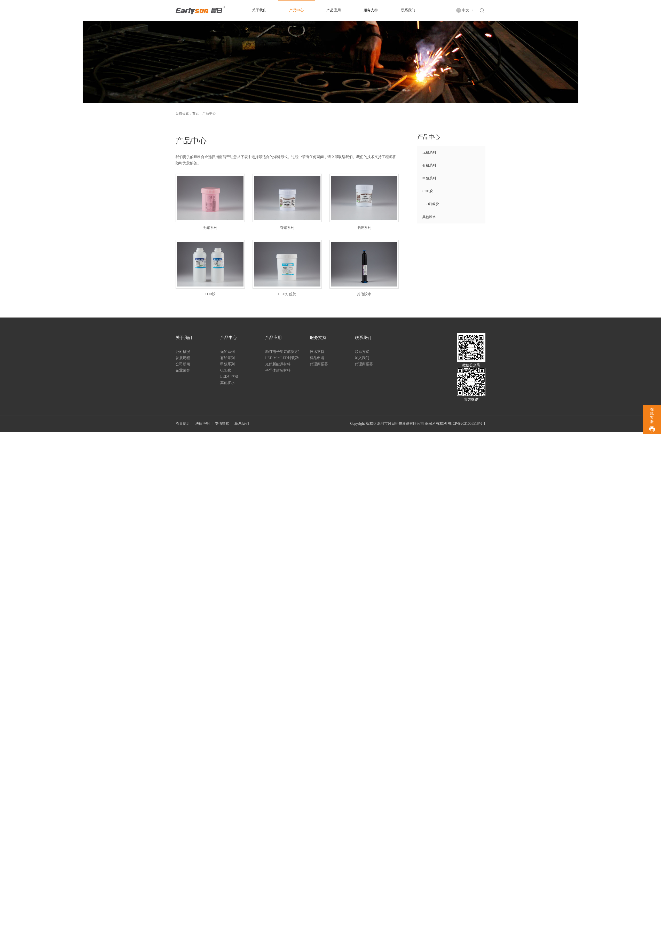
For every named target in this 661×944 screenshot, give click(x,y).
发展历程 (183, 358)
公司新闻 (183, 364)
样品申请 (317, 358)
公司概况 (183, 352)
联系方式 (362, 352)
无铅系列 (429, 152)
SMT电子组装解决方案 (282, 352)
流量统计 (183, 423)
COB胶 (427, 191)
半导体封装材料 (277, 370)
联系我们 (408, 10)
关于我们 (259, 10)
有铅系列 (429, 165)
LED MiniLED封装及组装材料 (282, 358)
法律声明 (202, 423)
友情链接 (222, 423)
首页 (195, 113)
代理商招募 (319, 364)
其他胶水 (429, 217)
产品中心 (296, 10)
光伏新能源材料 (277, 364)
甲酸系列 (429, 178)
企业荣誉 (183, 370)
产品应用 (333, 10)
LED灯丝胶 (430, 204)
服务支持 (371, 10)
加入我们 (362, 358)
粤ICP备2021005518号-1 (466, 423)
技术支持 (317, 352)
